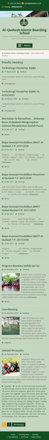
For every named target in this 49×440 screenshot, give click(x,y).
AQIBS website (17, 7)
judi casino (32, 396)
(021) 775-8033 (15, 3)
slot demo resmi (28, 409)
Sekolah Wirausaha (13, 350)
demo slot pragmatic (18, 391)
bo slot (18, 386)
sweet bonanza (32, 416)
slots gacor (22, 416)
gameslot (8, 396)
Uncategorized (10, 83)
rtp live (38, 404)
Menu (27, 45)
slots (15, 416)
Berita (7, 166)
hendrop (23, 72)
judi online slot (7, 399)
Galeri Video (36, 437)
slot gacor (38, 409)
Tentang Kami (23, 434)
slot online (37, 411)
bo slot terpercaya (28, 386)
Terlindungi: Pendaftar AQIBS (19, 67)
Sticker (7, 134)
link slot (24, 399)
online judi (12, 401)
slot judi (29, 411)
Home (13, 434)
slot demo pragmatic (13, 409)
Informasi (24, 437)
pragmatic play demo (26, 404)
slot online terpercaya (20, 414)
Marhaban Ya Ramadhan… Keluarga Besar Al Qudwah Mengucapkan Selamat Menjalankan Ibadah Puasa (23, 122)
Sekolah (35, 434)
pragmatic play (12, 404)
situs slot (41, 406)
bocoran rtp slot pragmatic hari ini (28, 389)
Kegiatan (8, 342)
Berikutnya (19, 424)
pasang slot (21, 401)
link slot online (33, 399)
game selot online (33, 391)
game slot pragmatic (13, 394)
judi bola (23, 396)
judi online (41, 396)
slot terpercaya (7, 416)
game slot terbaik (28, 394)
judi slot (17, 399)
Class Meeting (10, 309)
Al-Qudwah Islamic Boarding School (24, 31)
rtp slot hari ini (11, 406)
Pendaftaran (13, 437)
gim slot (16, 396)
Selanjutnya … (7, 162)
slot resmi (33, 414)
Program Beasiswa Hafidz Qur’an (20, 265)
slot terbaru (42, 414)
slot (3, 409)
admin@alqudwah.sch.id (32, 3)
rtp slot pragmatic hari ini (27, 406)
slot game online (19, 411)
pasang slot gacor (33, 401)
